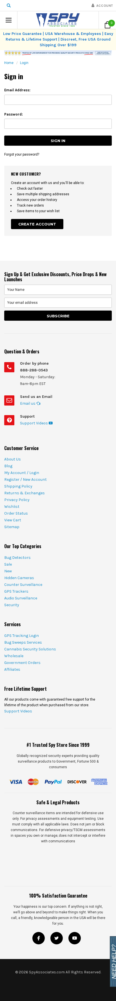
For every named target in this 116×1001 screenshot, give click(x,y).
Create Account (37, 224)
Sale (8, 564)
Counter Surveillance (23, 584)
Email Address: (17, 90)
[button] (8, 20)
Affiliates (12, 669)
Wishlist (11, 506)
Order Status (16, 513)
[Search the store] (8, 5)
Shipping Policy (18, 486)
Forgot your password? (21, 154)
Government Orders (22, 662)
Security (11, 605)
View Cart (12, 520)
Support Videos (34, 423)
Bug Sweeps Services (23, 642)
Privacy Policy (17, 499)
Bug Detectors (17, 557)
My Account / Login (21, 472)
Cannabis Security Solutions (30, 649)
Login (24, 63)
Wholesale (13, 656)
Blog (8, 466)
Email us (28, 403)
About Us (12, 459)
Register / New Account (25, 479)
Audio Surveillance (20, 598)
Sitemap (11, 526)
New (8, 571)
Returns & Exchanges (24, 493)
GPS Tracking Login (21, 635)
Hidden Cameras (19, 577)
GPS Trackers (16, 591)
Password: (13, 114)
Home (9, 63)
